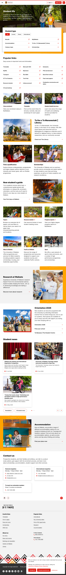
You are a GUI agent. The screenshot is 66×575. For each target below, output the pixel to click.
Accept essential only (44, 570)
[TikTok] (12, 572)
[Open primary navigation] (2, 2)
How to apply (6, 519)
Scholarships (6, 525)
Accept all (32, 570)
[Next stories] (61, 410)
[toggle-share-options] (8, 498)
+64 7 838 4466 (11, 490)
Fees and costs (7, 522)
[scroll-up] (61, 498)
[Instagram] (6, 572)
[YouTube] (18, 572)
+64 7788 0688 (42, 473)
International (27, 34)
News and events (7, 538)
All (7, 34)
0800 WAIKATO (39, 534)
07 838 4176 (10, 475)
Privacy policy (23, 566)
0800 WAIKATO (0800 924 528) (15, 473)
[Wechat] (15, 572)
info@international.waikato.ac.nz (46, 475)
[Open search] (64, 2)
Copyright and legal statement (10, 566)
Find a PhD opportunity (39, 522)
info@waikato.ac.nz (11, 478)
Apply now (58, 2)
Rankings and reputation (9, 541)
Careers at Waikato (7, 543)
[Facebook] (4, 572)
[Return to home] (9, 2)
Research (36, 525)
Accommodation (38, 527)
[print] (4, 498)
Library (4, 546)
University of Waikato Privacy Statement (38, 566)
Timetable (5, 517)
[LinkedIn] (9, 572)
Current (13, 34)
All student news (20, 410)
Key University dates (39, 519)
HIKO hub (5, 527)
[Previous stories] (58, 410)
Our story (5, 535)
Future (19, 34)
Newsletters (8, 410)
